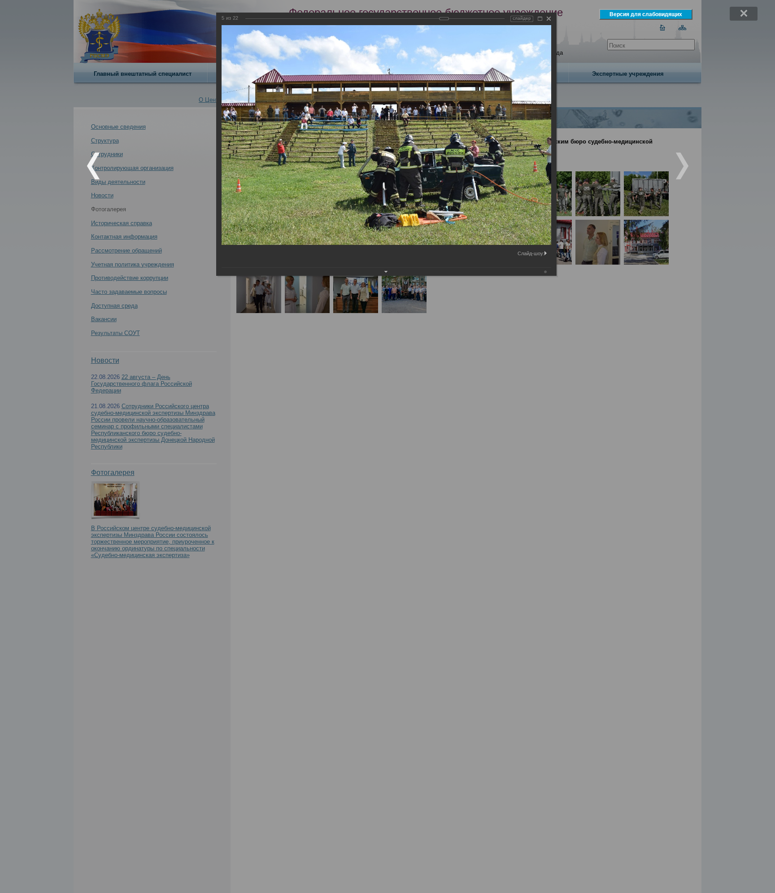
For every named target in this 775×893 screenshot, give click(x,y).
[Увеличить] (540, 18)
